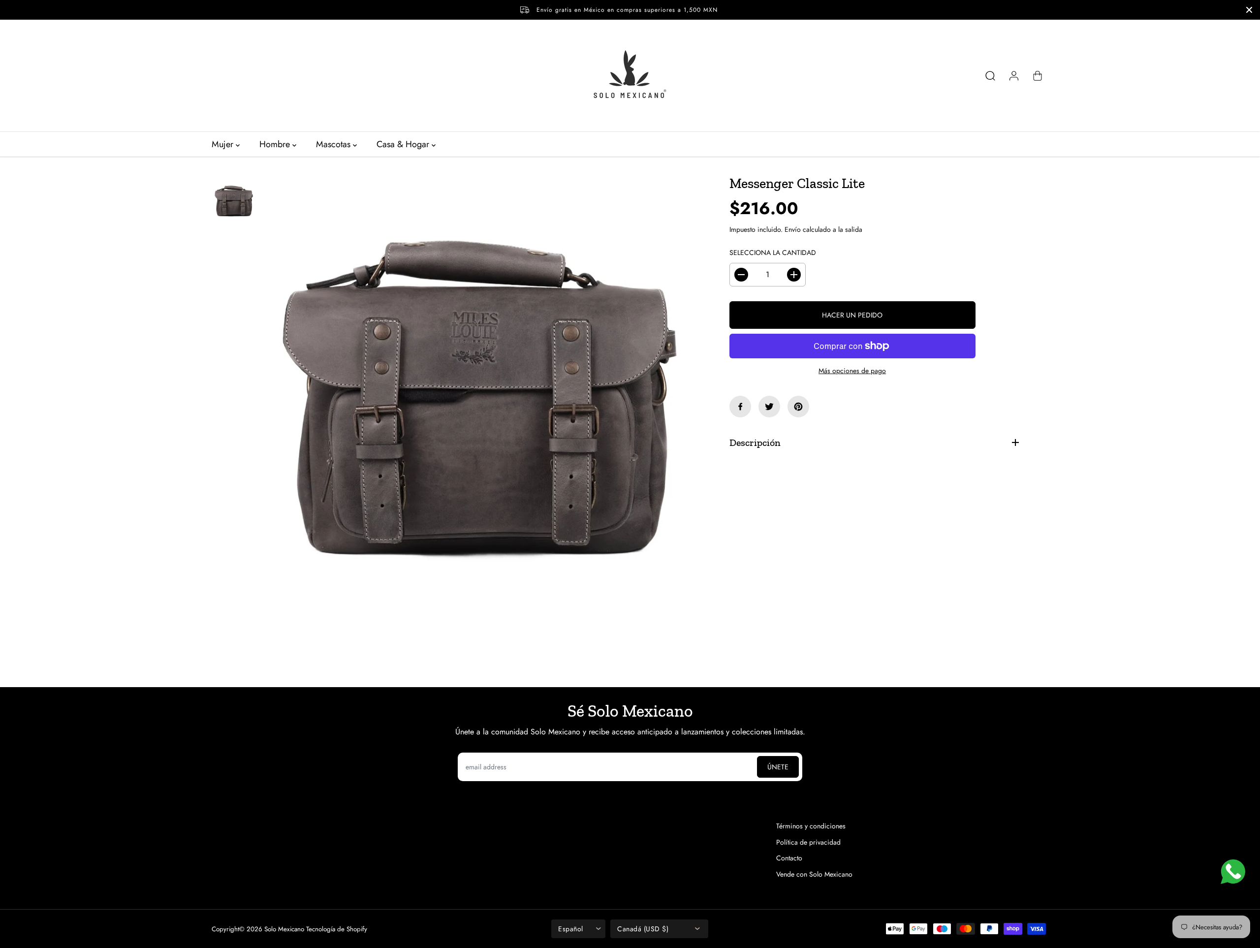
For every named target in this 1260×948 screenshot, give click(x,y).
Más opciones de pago (852, 371)
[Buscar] (990, 76)
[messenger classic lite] (478, 409)
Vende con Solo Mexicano (814, 874)
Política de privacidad (808, 842)
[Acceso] (1014, 76)
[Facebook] (740, 406)
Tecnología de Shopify (336, 929)
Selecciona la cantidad (772, 252)
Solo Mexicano (284, 929)
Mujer (224, 144)
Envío (793, 229)
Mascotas (334, 144)
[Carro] (1037, 76)
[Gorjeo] (769, 406)
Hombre (275, 144)
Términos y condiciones (811, 826)
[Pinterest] (798, 406)
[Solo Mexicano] (630, 76)
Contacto (789, 858)
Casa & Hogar (404, 144)
